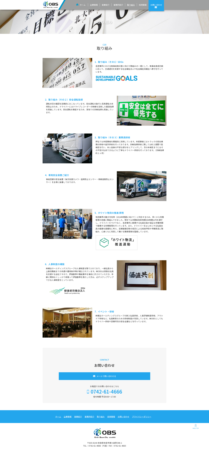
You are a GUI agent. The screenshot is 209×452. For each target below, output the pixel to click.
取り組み (131, 4)
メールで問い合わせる (106, 376)
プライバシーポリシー (141, 416)
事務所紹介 (118, 4)
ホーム (83, 4)
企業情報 (94, 4)
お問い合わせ (123, 416)
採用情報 (143, 4)
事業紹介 (105, 4)
